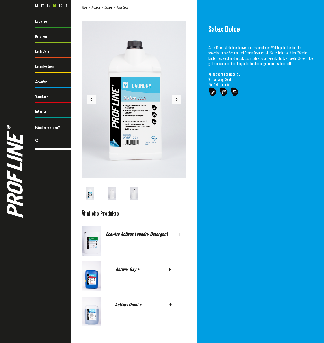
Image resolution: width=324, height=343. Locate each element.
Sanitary (41, 96)
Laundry (41, 81)
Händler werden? (47, 127)
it (66, 6)
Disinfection (44, 66)
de (54, 6)
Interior (41, 111)
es (60, 6)
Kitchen (41, 36)
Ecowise (41, 21)
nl (37, 6)
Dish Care (42, 51)
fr (43, 6)
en (48, 6)
